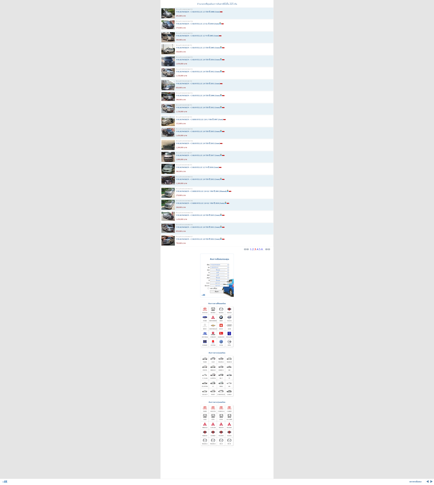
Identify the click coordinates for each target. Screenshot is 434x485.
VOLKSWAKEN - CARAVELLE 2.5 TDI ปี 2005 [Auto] (198, 48)
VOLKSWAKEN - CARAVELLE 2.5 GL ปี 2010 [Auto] (197, 24)
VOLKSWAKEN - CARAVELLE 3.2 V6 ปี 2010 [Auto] (197, 167)
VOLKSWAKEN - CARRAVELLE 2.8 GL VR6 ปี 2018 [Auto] (200, 203)
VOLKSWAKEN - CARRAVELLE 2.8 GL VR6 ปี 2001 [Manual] (201, 191)
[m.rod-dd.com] (4, 483)
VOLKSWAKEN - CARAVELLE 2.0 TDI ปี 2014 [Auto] (198, 60)
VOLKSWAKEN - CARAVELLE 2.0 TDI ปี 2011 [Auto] (198, 84)
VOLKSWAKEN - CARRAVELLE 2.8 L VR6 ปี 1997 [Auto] (199, 119)
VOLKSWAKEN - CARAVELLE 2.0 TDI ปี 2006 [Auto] (198, 96)
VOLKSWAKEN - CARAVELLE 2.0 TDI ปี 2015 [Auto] (198, 131)
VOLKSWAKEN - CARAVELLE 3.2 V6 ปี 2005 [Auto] (197, 36)
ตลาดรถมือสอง (415, 482)
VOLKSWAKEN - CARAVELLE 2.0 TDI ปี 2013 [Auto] (198, 143)
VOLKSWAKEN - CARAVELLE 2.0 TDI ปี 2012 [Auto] (198, 72)
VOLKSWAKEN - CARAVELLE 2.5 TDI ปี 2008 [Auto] (198, 12)
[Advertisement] (217, 463)
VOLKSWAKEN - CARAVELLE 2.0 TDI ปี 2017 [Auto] (198, 155)
